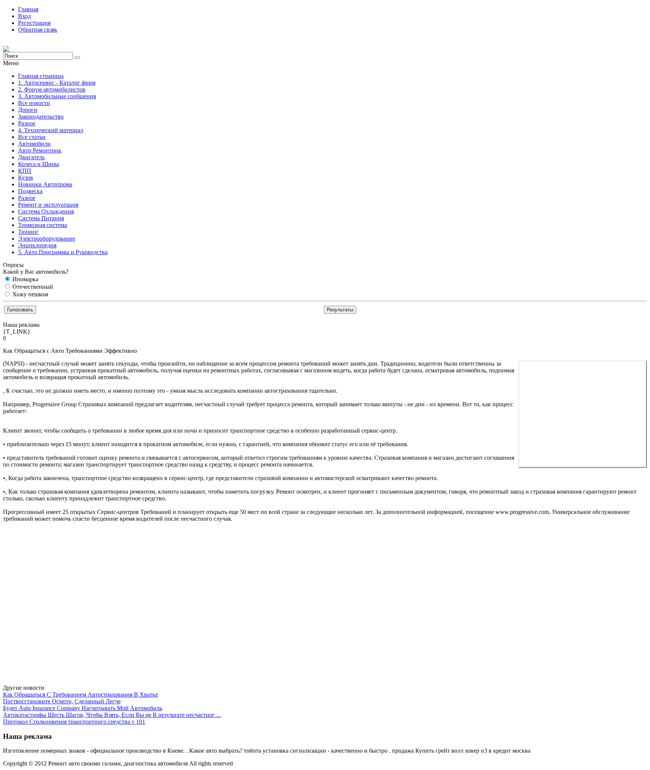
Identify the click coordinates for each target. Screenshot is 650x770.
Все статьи (32, 137)
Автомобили (34, 143)
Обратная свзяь (37, 29)
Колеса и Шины (38, 164)
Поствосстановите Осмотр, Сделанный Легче (62, 701)
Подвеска (30, 191)
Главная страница (41, 76)
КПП (24, 171)
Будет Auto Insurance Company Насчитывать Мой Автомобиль (82, 708)
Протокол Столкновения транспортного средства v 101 (74, 721)
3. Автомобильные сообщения (57, 96)
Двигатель (31, 157)
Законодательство (41, 116)
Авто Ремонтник (39, 150)
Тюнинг (28, 232)
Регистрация (34, 23)
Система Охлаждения (46, 211)
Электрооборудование (46, 238)
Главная (28, 9)
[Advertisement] (582, 414)
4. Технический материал (50, 130)
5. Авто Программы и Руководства (63, 252)
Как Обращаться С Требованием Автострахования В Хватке (80, 694)
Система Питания (41, 218)
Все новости (34, 103)
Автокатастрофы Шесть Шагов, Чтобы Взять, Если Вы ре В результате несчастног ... (112, 715)
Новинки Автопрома (45, 184)
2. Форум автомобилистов (51, 89)
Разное (26, 123)
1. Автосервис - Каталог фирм (57, 82)
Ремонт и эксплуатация (48, 204)
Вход (24, 16)
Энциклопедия (37, 245)
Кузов (25, 177)
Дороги (27, 110)
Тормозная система (42, 225)
